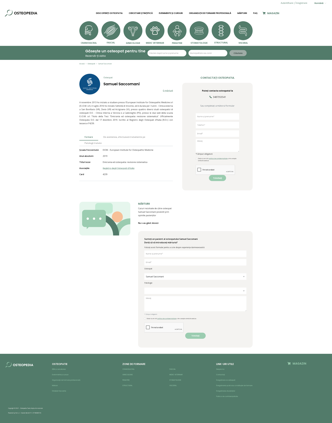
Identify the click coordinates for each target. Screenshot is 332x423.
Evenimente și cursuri (171, 13)
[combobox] (195, 276)
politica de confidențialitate (166, 319)
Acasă (82, 64)
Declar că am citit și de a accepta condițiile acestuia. (172, 319)
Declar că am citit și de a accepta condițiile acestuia (217, 159)
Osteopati (91, 64)
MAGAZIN (273, 13)
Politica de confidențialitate (227, 396)
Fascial (172, 369)
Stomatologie (175, 380)
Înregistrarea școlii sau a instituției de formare (234, 385)
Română (319, 3)
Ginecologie (127, 374)
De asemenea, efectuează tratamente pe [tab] (124, 137)
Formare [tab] (89, 137)
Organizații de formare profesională (210, 13)
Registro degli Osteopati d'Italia (118, 168)
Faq (255, 13)
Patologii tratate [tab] (93, 143)
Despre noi (220, 369)
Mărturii (242, 13)
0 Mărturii (168, 90)
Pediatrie (126, 380)
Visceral (173, 385)
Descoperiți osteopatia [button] (109, 13)
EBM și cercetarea (59, 369)
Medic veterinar (176, 374)
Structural (127, 385)
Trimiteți (217, 178)
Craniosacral (128, 369)
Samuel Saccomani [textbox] (155, 276)
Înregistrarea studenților (225, 391)
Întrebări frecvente (59, 391)
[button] (301, 3)
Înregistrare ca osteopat (225, 380)
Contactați (220, 374)
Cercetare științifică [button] (141, 13)
